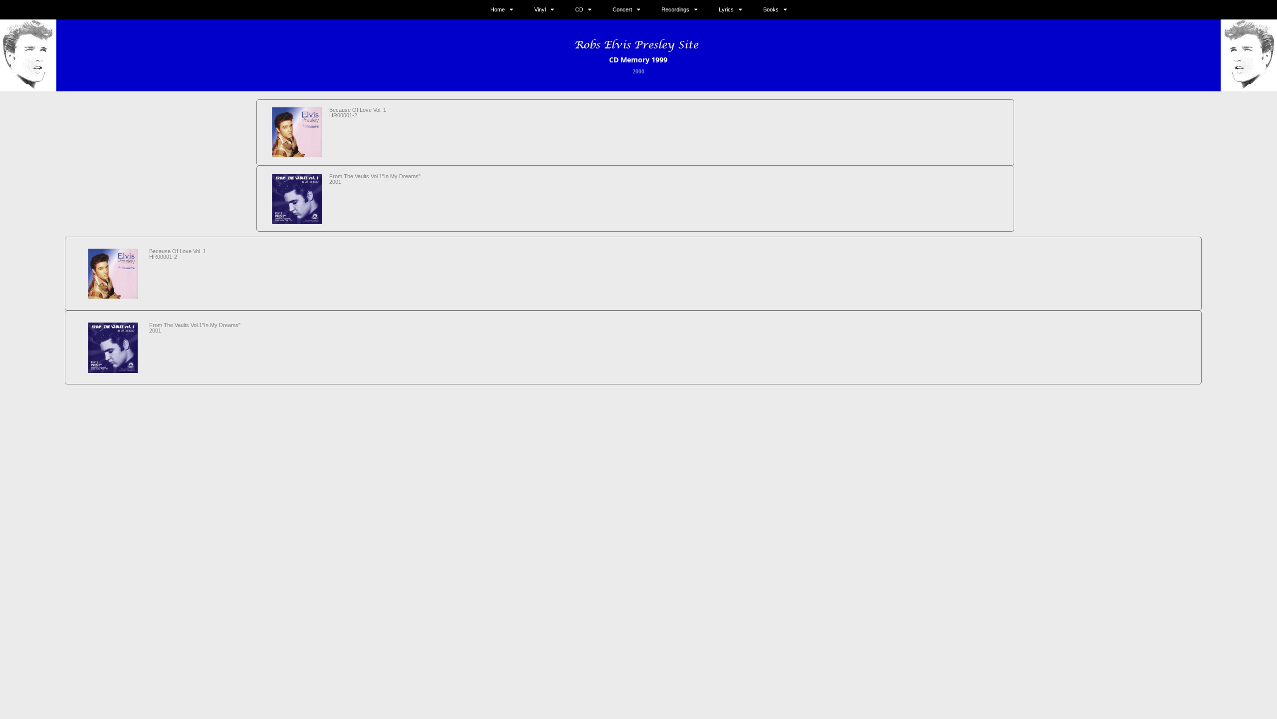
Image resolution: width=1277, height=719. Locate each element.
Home (497, 9)
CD (579, 9)
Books (771, 9)
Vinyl (540, 9)
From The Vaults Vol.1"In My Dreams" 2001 (375, 179)
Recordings (675, 9)
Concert (622, 9)
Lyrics (726, 9)
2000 (638, 71)
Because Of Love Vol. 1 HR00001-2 (357, 112)
